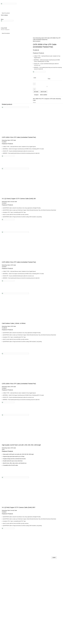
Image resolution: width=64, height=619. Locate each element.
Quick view (3, 166)
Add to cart (43, 91)
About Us (28, 548)
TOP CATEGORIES (18, 544)
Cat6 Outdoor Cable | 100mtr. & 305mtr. (14, 323)
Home (34, 37)
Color (35, 77)
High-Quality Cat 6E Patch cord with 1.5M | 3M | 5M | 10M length (21, 445)
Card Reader (16, 550)
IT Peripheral (16, 548)
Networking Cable (40, 37)
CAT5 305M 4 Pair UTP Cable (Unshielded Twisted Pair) (19, 262)
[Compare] (3, 134)
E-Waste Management (30, 552)
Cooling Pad (4, 550)
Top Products (42, 544)
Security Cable (13, 201)
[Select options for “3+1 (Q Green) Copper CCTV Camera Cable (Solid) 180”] (3, 226)
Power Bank (4, 552)
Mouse (40, 548)
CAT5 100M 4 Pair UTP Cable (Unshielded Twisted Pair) (19, 137)
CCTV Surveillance (17, 552)
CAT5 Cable (13, 140)
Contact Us (28, 554)
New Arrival (28, 550)
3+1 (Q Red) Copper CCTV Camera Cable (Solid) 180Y (18, 507)
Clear (49, 78)
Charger (40, 550)
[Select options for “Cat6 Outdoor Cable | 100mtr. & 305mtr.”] (3, 348)
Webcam (40, 552)
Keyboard (3, 546)
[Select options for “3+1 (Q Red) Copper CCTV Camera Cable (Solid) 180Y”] (3, 535)
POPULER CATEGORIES (7, 544)
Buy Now (36, 91)
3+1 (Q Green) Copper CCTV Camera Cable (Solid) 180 (19, 198)
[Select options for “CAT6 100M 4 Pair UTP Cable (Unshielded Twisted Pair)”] (3, 409)
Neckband (41, 546)
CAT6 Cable (47, 37)
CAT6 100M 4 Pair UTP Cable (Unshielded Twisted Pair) (19, 383)
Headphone (4, 548)
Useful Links (29, 544)
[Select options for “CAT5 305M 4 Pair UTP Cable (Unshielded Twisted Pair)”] (3, 288)
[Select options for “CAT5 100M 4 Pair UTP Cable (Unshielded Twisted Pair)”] (3, 163)
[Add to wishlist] (3, 160)
